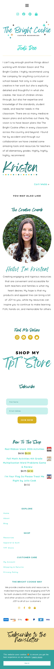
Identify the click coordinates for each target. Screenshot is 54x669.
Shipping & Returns (13, 567)
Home (6, 513)
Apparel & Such (11, 543)
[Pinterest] (30, 14)
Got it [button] (27, 663)
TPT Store (8, 548)
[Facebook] (24, 14)
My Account (9, 562)
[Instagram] (18, 14)
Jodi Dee (27, 48)
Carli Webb (40, 184)
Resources (8, 538)
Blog (5, 523)
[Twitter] (36, 337)
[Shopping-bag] (36, 14)
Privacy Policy (10, 572)
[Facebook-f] (24, 608)
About (6, 518)
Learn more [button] (37, 657)
